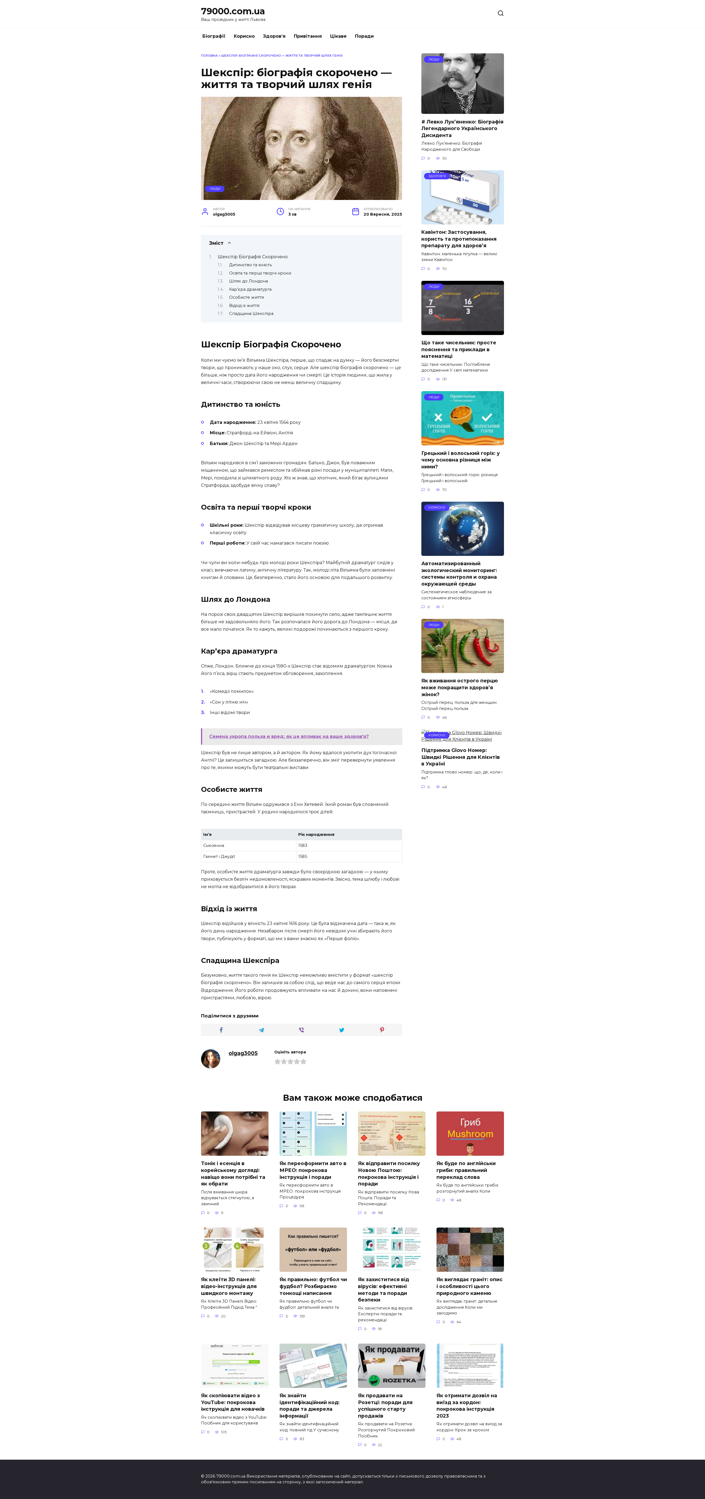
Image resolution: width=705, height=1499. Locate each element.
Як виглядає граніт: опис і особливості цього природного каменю (469, 1286)
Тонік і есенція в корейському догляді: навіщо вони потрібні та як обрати (233, 1173)
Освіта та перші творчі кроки (260, 273)
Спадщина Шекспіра (251, 313)
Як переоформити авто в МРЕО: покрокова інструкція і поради (313, 1170)
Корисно (244, 36)
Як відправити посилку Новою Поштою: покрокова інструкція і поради (389, 1173)
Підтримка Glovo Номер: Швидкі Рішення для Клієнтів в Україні (460, 757)
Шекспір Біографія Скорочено (253, 256)
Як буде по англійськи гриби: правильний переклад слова (466, 1170)
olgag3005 (243, 1053)
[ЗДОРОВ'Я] (462, 221)
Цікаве (338, 36)
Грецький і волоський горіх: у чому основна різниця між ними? (460, 459)
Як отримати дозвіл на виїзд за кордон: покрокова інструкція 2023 (466, 1406)
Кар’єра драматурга (250, 289)
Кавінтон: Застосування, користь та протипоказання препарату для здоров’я (459, 238)
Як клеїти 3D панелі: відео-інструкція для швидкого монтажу (229, 1286)
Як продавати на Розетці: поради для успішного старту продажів (385, 1406)
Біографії (214, 36)
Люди (215, 189)
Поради (364, 36)
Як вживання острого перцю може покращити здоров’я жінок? (459, 687)
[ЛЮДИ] (462, 110)
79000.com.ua (233, 11)
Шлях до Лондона (248, 281)
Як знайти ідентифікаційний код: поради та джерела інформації (310, 1406)
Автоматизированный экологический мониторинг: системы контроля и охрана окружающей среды (459, 574)
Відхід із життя (244, 305)
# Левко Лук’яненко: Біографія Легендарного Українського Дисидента (462, 128)
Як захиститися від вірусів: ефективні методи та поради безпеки (383, 1289)
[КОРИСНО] (462, 552)
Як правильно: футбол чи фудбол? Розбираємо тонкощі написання (313, 1286)
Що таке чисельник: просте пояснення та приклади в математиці (458, 349)
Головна (209, 55)
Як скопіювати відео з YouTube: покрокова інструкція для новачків (233, 1402)
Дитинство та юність (250, 264)
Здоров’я (274, 36)
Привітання (308, 36)
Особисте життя (246, 297)
